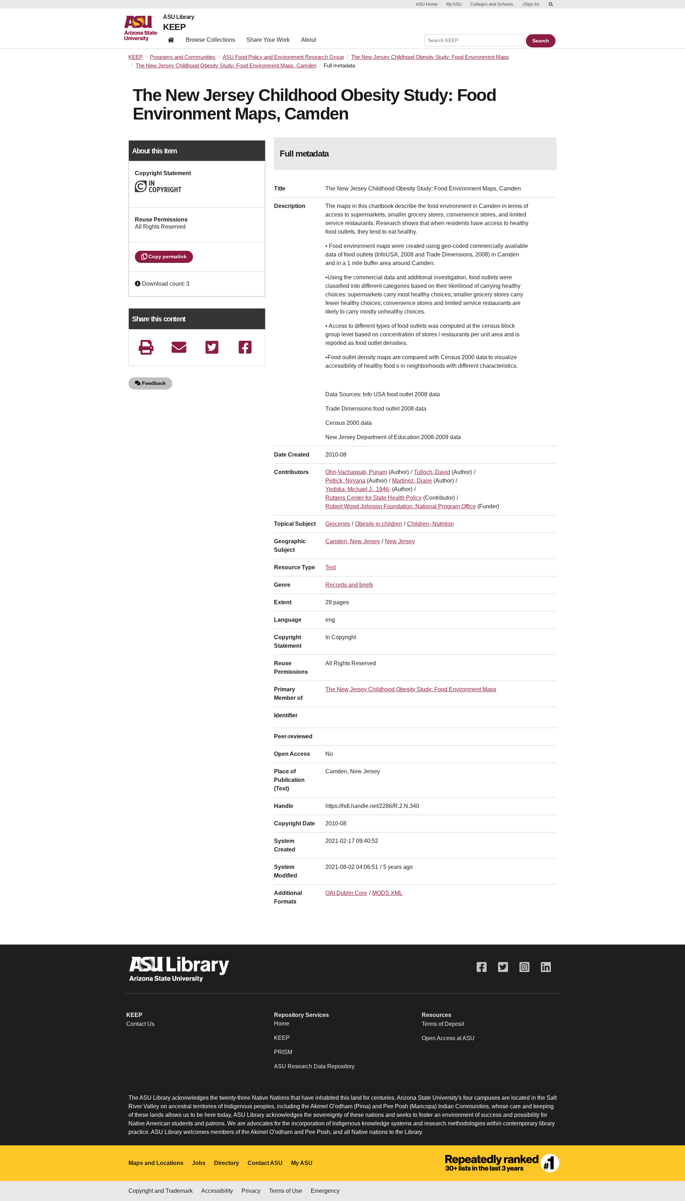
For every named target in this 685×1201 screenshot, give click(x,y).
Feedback (153, 383)
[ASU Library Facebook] (481, 967)
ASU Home (427, 4)
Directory (226, 1163)
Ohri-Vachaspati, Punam (356, 472)
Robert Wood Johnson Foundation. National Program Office (400, 506)
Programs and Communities (182, 57)
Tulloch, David (432, 472)
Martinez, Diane (412, 481)
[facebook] (245, 347)
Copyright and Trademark (160, 1191)
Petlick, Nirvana (345, 481)
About (308, 40)
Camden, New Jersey (352, 541)
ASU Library (178, 17)
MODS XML (387, 893)
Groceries (337, 524)
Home (281, 1024)
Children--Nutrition (430, 524)
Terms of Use (285, 1191)
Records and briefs (349, 585)
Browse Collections (210, 40)
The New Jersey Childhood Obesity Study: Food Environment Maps (430, 57)
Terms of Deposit (443, 1024)
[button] (138, 284)
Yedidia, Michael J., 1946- (358, 489)
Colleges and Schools (491, 4)
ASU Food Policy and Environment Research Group (283, 57)
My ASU (454, 4)
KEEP (174, 27)
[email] (179, 347)
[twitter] (212, 347)
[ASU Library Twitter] (503, 967)
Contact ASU (265, 1163)
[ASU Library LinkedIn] (546, 967)
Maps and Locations (155, 1163)
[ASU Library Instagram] (524, 967)
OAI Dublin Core (346, 893)
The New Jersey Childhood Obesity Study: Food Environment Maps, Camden (226, 65)
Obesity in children (378, 524)
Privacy (251, 1191)
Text (330, 567)
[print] (146, 347)
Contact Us (140, 1024)
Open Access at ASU (448, 1038)
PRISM (283, 1052)
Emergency (325, 1191)
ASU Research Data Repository (314, 1066)
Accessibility (217, 1191)
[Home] (143, 29)
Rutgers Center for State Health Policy (373, 498)
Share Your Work (268, 40)
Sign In (531, 4)
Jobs (199, 1163)
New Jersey (400, 541)
